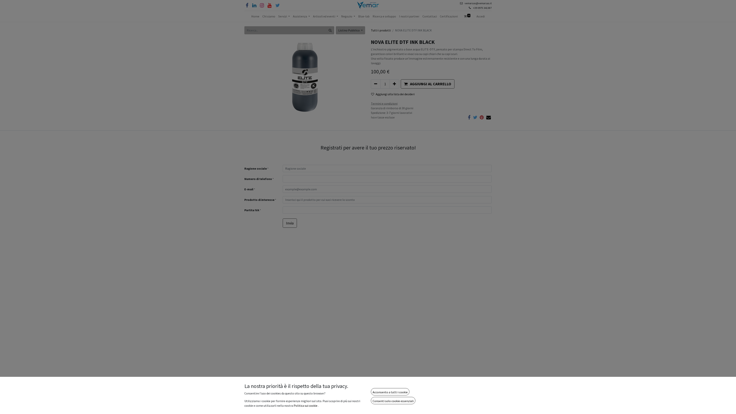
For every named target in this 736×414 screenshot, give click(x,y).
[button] (390, 391)
